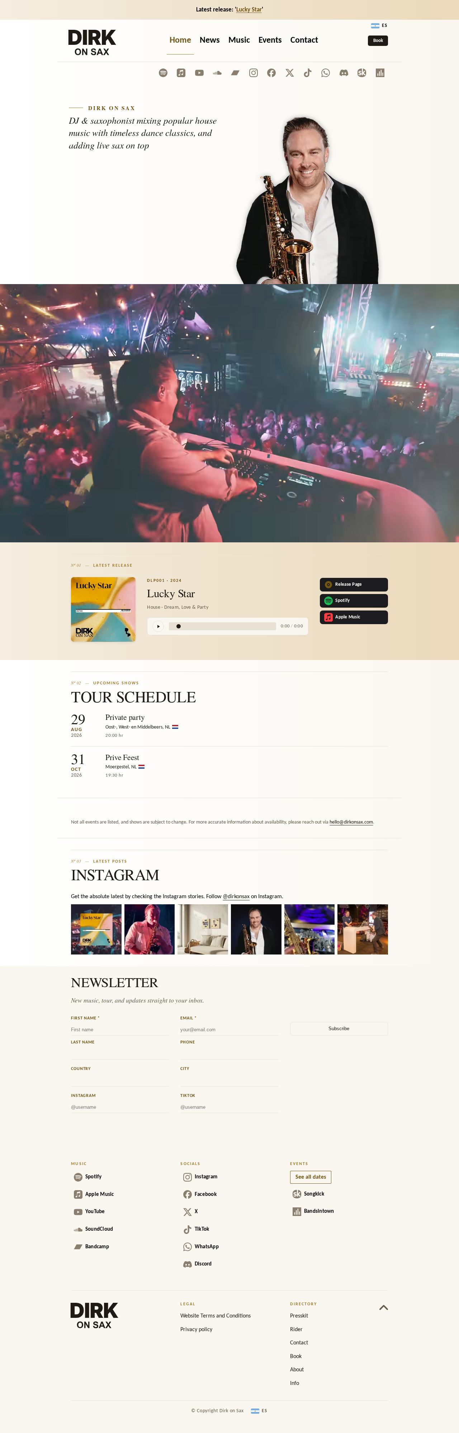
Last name (82, 1042)
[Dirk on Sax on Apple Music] (181, 73)
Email (188, 1018)
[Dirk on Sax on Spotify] (163, 73)
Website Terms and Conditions (215, 1316)
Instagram (83, 1096)
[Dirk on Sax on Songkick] (362, 73)
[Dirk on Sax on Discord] (344, 73)
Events (270, 40)
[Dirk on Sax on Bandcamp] (235, 73)
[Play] (158, 626)
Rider (296, 1330)
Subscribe (338, 1028)
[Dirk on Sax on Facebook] (271, 73)
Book (378, 40)
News (210, 40)
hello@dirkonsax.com (351, 822)
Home (180, 40)
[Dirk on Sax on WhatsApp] (325, 73)
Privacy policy (196, 1330)
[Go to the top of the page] (383, 1306)
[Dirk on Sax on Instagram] (253, 73)
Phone (187, 1042)
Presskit (299, 1316)
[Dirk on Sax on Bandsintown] (380, 73)
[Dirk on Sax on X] (290, 73)
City (184, 1069)
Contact (304, 40)
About (297, 1370)
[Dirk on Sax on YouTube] (199, 73)
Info (294, 1383)
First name (85, 1018)
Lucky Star (249, 10)
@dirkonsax (236, 897)
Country (81, 1069)
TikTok (187, 1096)
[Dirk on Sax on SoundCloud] (217, 73)
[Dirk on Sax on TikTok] (308, 73)
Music (239, 40)
